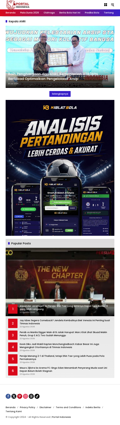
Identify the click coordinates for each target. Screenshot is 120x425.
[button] (112, 5)
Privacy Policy (27, 407)
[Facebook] (8, 396)
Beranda (10, 407)
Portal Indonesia (61, 417)
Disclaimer (45, 407)
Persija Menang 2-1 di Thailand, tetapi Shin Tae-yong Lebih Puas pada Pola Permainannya (62, 358)
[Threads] (31, 396)
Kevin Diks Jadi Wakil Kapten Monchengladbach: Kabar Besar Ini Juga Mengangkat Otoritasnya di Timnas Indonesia (59, 346)
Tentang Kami (14, 411)
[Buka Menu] (106, 5)
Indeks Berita (92, 407)
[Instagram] (25, 396)
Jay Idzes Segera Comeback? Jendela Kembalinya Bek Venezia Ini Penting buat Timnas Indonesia (65, 322)
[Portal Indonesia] (18, 4)
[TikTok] (37, 396)
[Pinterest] (19, 396)
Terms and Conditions (68, 407)
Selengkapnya (60, 93)
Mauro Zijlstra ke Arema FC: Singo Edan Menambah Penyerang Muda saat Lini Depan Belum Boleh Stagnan (63, 369)
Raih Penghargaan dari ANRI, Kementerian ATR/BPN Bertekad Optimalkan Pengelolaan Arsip (53, 76)
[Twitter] (13, 396)
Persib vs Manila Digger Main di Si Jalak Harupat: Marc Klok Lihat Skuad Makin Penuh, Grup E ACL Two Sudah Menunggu (63, 334)
